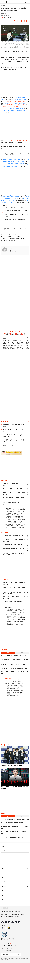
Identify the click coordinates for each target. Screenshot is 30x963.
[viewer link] (27, 38)
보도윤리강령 (8, 950)
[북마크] (27, 21)
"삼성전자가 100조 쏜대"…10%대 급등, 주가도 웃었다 (13, 655)
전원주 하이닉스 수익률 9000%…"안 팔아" (13, 445)
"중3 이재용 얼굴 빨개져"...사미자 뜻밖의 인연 (13, 548)
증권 (4, 5)
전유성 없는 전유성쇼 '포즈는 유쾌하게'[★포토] (11, 765)
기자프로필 (4, 890)
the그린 (4, 864)
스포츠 (3, 882)
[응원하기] (14, 248)
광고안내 (3, 948)
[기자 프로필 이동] (4, 249)
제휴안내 (7, 948)
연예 (3, 877)
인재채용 (7, 943)
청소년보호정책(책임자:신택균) (7, 945)
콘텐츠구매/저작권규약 (14, 948)
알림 (3, 899)
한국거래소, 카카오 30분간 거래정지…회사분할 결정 (13, 664)
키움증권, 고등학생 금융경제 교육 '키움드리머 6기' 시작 (13, 837)
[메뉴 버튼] (27, 1)
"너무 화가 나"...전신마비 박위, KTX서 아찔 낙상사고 (15, 208)
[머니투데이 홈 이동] (5, 908)
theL (3, 855)
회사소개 (3, 943)
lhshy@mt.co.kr (11, 250)
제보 (3, 895)
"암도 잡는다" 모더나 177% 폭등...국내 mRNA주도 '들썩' (14, 668)
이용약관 (15, 945)
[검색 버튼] (24, 1)
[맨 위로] (27, 957)
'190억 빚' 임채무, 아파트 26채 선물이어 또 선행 (14, 219)
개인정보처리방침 (13, 943)
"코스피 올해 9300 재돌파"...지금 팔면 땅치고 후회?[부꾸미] (15, 819)
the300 (4, 850)
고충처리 (3, 950)
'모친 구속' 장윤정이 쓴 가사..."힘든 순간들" (13, 544)
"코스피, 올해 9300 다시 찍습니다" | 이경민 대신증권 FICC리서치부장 (14, 787)
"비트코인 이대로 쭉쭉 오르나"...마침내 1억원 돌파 (12, 823)
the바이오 (4, 859)
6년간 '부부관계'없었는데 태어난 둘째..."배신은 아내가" (15, 210)
